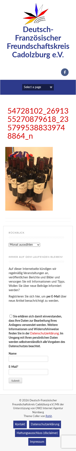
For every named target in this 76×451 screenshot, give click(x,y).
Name (12, 353)
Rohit (49, 416)
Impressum (37, 441)
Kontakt (20, 424)
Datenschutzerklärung (44, 333)
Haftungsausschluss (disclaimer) (37, 433)
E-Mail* (13, 366)
